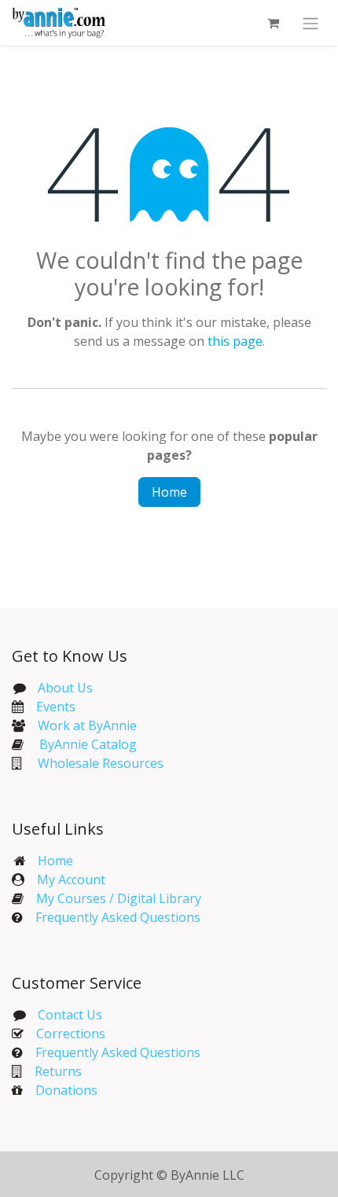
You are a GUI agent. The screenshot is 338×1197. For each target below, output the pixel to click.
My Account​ (71, 879)
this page (235, 341)
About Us (65, 687)
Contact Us (68, 1014)
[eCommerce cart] (272, 23)
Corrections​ (70, 1033)
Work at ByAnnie (87, 725)
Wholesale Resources (100, 763)
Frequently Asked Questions (117, 917)
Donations (66, 1090)
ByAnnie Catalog (88, 744)
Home (169, 492)
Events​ (55, 706)
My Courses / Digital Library (112, 898)
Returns (58, 1071)
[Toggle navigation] (310, 22)
